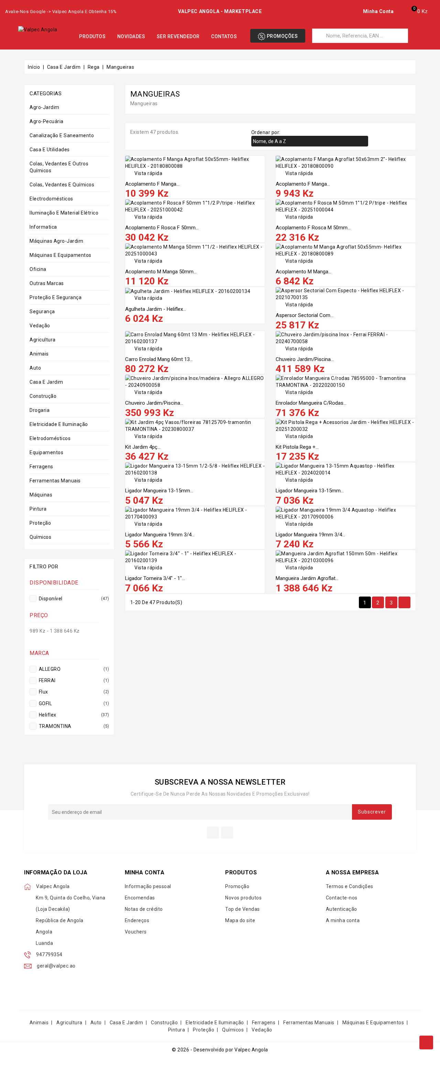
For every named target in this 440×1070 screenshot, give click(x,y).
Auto (35, 368)
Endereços (137, 920)
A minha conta (343, 920)
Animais (39, 354)
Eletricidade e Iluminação (59, 424)
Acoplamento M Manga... (303, 272)
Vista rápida (144, 173)
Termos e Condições (349, 886)
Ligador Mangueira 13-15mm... (159, 491)
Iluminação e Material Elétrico (64, 213)
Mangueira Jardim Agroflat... (307, 578)
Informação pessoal (148, 886)
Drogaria (40, 410)
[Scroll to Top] (426, 1042)
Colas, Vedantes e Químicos (62, 184)
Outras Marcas (47, 283)
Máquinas (41, 495)
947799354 (49, 954)
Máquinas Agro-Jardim (56, 241)
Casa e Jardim (46, 382)
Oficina (38, 269)
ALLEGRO (73, 669)
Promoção (237, 886)
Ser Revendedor (178, 36)
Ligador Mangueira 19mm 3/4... (160, 535)
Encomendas (140, 897)
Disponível (73, 598)
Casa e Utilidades (50, 149)
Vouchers (136, 932)
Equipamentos (46, 452)
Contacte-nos (342, 897)
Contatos (224, 36)
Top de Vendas (242, 909)
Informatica (43, 227)
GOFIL (73, 703)
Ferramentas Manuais (55, 480)
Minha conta (145, 872)
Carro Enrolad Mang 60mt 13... (159, 359)
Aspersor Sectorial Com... (304, 315)
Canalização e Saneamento (62, 135)
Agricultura (43, 339)
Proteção (40, 523)
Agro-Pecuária (47, 121)
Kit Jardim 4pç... (143, 447)
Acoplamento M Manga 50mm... (161, 272)
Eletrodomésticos (50, 438)
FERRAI (73, 680)
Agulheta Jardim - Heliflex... (155, 309)
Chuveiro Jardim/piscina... (305, 359)
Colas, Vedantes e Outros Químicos (59, 167)
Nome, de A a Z (309, 141)
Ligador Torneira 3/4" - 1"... (155, 578)
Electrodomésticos (51, 198)
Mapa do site (240, 920)
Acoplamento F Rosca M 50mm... (313, 228)
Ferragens (41, 466)
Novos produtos (243, 897)
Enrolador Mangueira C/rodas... (311, 403)
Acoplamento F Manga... (152, 184)
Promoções (281, 36)
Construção (43, 396)
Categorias (46, 93)
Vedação (40, 325)
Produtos (92, 36)
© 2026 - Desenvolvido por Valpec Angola (220, 1049)
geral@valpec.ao (56, 966)
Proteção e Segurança (55, 297)
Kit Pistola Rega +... (297, 447)
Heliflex (73, 715)
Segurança (42, 311)
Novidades (131, 36)
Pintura (38, 509)
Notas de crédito (144, 909)
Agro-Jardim (44, 107)
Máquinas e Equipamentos (60, 255)
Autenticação (341, 909)
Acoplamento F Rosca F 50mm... (162, 228)
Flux (73, 692)
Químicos (40, 537)
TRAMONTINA (73, 726)
